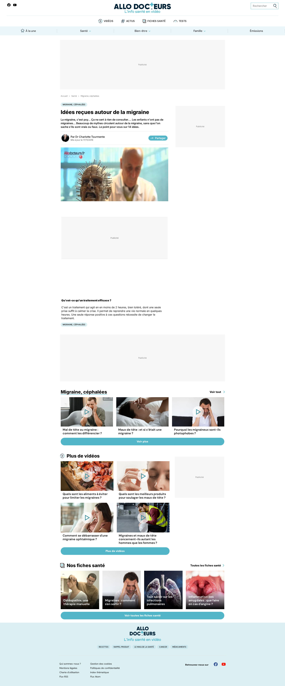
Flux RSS (63, 676)
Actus (130, 21)
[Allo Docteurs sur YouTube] (14, 5)
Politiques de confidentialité (105, 668)
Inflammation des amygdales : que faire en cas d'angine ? (204, 600)
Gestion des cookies (101, 663)
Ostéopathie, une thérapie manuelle (76, 602)
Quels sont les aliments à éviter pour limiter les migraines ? (85, 496)
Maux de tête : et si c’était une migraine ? (140, 431)
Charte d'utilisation (69, 672)
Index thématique (99, 672)
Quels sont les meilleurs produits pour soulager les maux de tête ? (142, 496)
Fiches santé (156, 21)
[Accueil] (142, 634)
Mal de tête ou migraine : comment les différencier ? (82, 431)
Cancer (163, 647)
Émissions (256, 31)
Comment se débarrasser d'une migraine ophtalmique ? (85, 537)
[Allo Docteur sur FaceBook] (9, 5)
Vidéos (108, 21)
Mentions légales (68, 668)
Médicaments (179, 647)
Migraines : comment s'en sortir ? (120, 602)
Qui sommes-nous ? (70, 663)
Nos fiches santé (86, 565)
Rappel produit (121, 647)
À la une (31, 31)
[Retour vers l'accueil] (142, 8)
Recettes (103, 647)
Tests (183, 21)
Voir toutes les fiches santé (143, 615)
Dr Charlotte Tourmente (90, 136)
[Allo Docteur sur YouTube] (224, 664)
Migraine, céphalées (90, 96)
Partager (160, 138)
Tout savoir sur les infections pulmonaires (159, 600)
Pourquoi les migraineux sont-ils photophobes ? (197, 431)
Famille (197, 31)
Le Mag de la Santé (144, 647)
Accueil (64, 96)
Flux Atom (95, 676)
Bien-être (141, 31)
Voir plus (142, 441)
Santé (84, 31)
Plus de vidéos (83, 456)
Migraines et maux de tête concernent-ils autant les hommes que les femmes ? (138, 539)
